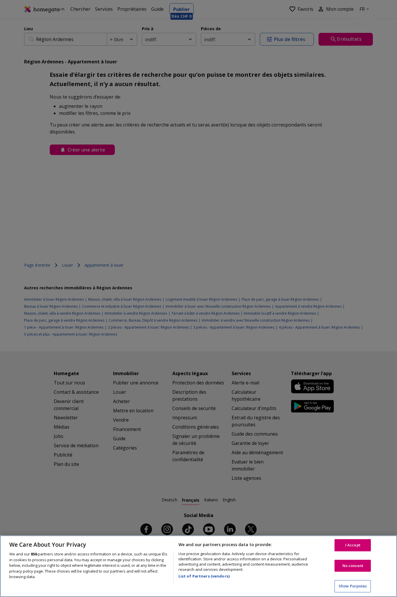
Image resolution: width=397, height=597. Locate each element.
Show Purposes (353, 586)
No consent (352, 565)
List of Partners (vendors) (204, 576)
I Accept (352, 545)
